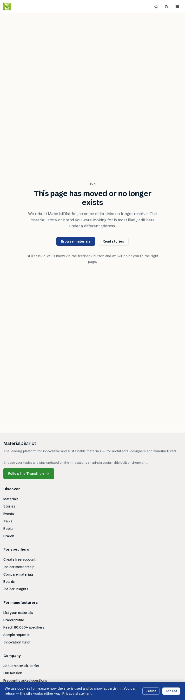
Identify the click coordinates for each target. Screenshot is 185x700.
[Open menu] (177, 6)
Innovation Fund (16, 642)
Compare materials (18, 574)
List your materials (18, 612)
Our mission (12, 673)
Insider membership (18, 567)
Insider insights (15, 589)
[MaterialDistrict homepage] (18, 6)
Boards (9, 581)
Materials (11, 499)
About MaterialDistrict (21, 666)
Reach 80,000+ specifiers (23, 627)
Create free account (19, 559)
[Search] (156, 6)
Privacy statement (77, 693)
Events (8, 514)
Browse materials (76, 241)
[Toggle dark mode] (166, 6)
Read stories (113, 241)
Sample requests (16, 635)
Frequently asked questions (25, 680)
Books (8, 529)
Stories (9, 506)
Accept (171, 691)
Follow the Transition (28, 473)
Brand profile (13, 620)
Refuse (150, 691)
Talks (7, 521)
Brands (8, 536)
